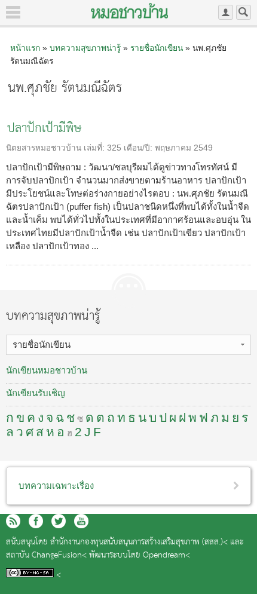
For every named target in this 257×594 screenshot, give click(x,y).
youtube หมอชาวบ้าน (81, 521)
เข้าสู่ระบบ (225, 12)
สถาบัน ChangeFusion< (46, 555)
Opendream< (166, 555)
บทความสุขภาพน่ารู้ (85, 48)
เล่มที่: (95, 147)
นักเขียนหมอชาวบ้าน (46, 370)
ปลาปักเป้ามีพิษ (44, 128)
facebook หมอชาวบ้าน (36, 521)
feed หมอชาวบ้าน (13, 521)
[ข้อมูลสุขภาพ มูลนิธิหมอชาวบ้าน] (129, 11)
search (243, 12)
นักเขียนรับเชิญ (35, 393)
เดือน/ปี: (139, 147)
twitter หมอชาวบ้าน (58, 521)
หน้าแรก (25, 48)
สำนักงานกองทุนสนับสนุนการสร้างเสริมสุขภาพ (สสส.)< (139, 542)
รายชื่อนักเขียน (156, 48)
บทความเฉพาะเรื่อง (56, 485)
